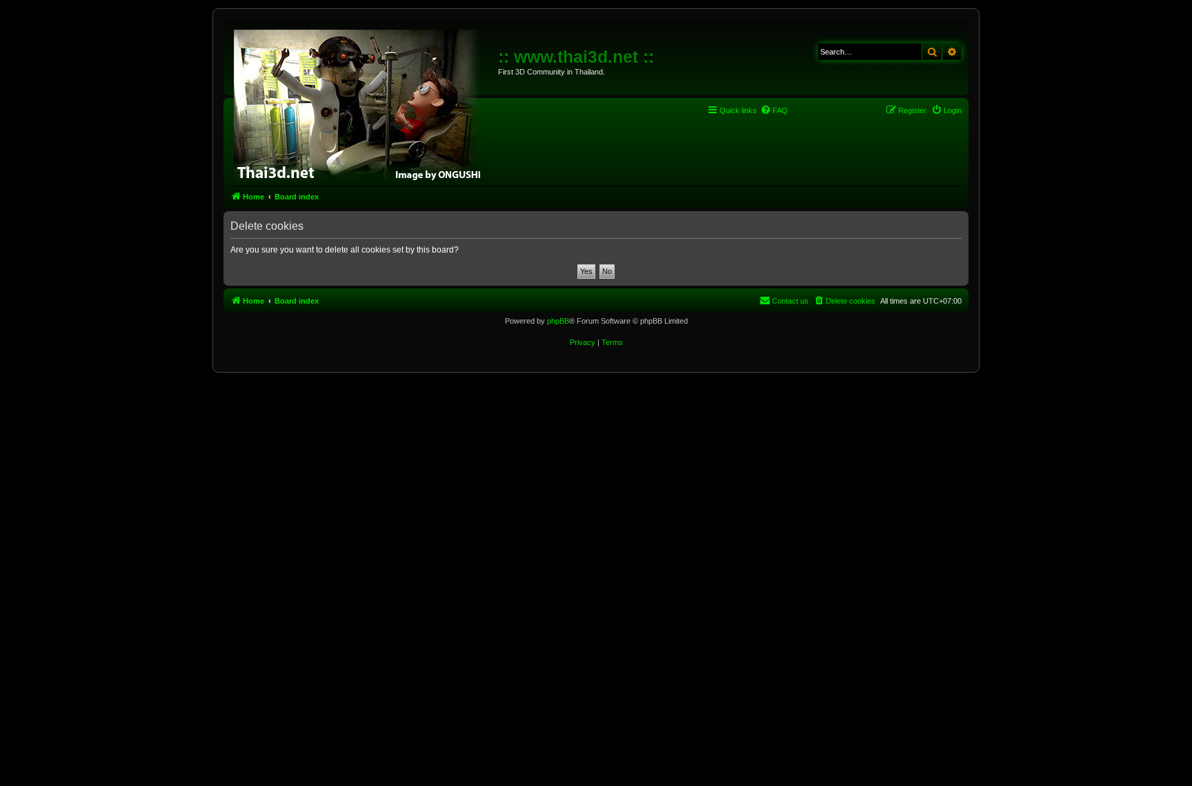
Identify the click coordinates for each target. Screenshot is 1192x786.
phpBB (558, 321)
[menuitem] (774, 110)
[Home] (362, 103)
